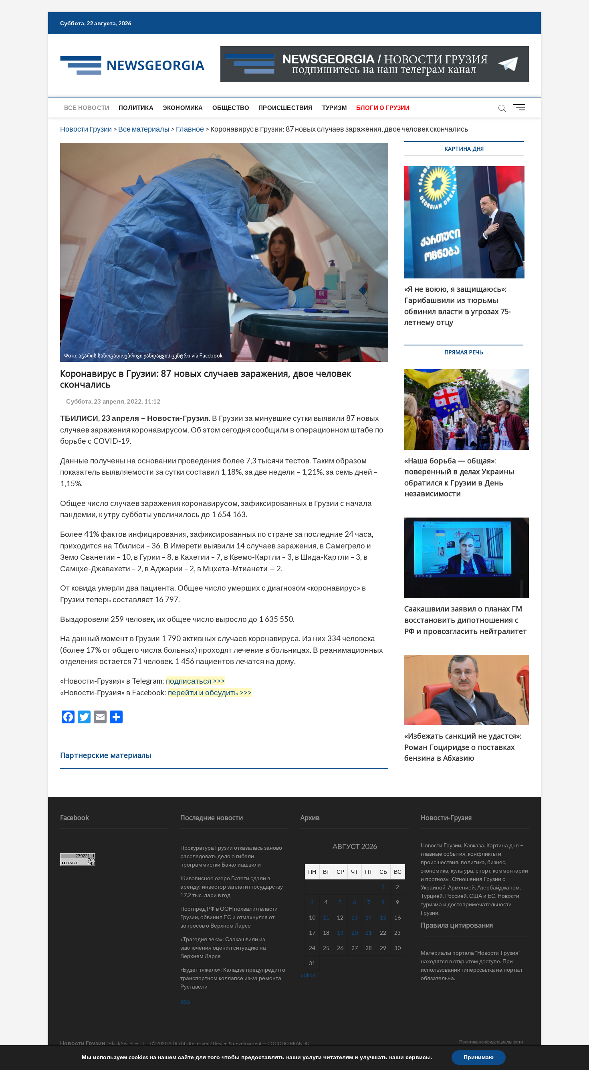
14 (368, 917)
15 (383, 917)
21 (368, 932)
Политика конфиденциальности (491, 1041)
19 (340, 932)
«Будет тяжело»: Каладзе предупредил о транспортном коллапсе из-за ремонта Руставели (232, 978)
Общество (231, 107)
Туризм (334, 107)
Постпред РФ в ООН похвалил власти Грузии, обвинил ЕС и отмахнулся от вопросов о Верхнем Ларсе (229, 917)
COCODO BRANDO (288, 1043)
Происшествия (285, 107)
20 (354, 932)
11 (326, 917)
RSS (185, 1001)
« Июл (308, 975)
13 (354, 917)
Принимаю (479, 1057)
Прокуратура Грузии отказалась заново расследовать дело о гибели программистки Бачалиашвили (231, 856)
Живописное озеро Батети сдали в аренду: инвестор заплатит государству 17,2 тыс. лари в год (231, 886)
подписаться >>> (195, 680)
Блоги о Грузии (383, 107)
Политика (136, 107)
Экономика (183, 107)
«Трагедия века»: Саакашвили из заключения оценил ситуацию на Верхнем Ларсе (223, 947)
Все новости (86, 107)
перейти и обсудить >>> (210, 692)
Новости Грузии (82, 1043)
